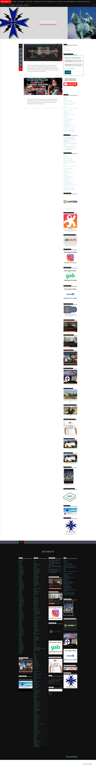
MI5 (34, 651)
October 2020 (21, 648)
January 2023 (21, 614)
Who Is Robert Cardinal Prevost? (70, 1)
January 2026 (21, 568)
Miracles (35, 656)
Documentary (36, 603)
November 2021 (21, 631)
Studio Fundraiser (12, 5)
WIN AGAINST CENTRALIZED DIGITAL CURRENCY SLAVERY (43, 86)
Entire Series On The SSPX (51, 1)
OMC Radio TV (5, 1)
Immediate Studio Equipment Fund (69, 104)
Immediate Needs (20, 5)
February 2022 (21, 628)
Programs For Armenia (67, 117)
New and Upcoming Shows (68, 110)
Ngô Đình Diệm (36, 668)
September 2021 (21, 634)
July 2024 (20, 591)
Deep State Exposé (29, 1)
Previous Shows (66, 115)
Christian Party (36, 582)
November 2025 (21, 571)
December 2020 (21, 645)
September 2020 (21, 649)
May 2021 (20, 639)
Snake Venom (36, 720)
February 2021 (21, 643)
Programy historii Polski (67, 120)
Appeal (35, 567)
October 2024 (21, 587)
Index (64, 105)
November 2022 (21, 616)
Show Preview (36, 717)
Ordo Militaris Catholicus (38, 674)
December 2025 (21, 570)
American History (36, 564)
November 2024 (21, 586)
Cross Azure (36, 594)
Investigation (36, 629)
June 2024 (20, 592)
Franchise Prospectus (37, 617)
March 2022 (21, 626)
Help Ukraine (36, 624)
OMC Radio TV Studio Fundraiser (69, 114)
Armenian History (37, 570)
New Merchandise (37, 665)
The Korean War (36, 726)
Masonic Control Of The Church (40, 1)
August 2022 (21, 620)
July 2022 (20, 621)
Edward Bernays (36, 608)
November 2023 (21, 601)
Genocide (35, 618)
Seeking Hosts (36, 714)
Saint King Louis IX (37, 708)
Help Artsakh (36, 623)
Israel (35, 635)
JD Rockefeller (36, 636)
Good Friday (36, 621)
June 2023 (20, 607)
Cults (34, 596)
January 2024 (21, 599)
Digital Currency (39, 78)
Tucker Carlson (36, 729)
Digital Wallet (46, 78)
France (35, 615)
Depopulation (53, 44)
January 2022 (21, 629)
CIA (43, 44)
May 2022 (20, 624)
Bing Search (36, 575)
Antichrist (26, 44)
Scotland (35, 711)
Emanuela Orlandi (37, 611)
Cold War (35, 590)
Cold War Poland (36, 591)
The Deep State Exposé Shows (69, 125)
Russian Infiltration (37, 705)
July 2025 (20, 576)
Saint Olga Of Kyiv (37, 710)
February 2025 (21, 582)
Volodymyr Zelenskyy (37, 741)
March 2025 (21, 581)
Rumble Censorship (37, 702)
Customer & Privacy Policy (68, 100)
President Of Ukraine (37, 690)
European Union (36, 614)
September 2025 (21, 573)
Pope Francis (36, 683)
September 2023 (21, 604)
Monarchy (35, 659)
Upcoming (35, 734)
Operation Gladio (36, 671)
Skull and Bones (36, 719)
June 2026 (20, 562)
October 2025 (21, 572)
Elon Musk (35, 609)
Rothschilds (36, 701)
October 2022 (21, 618)
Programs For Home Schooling (69, 119)
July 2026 (20, 561)
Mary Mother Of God (37, 647)
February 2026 (21, 567)
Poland (35, 680)
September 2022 (21, 619)
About (65, 96)
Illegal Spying (36, 626)
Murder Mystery (36, 663)
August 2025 (21, 575)
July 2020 (20, 652)
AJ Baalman (26, 59)
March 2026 (21, 566)
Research (35, 699)
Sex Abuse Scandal (37, 716)
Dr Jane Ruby (52, 78)
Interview (35, 627)
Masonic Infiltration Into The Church (40, 648)
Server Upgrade (3, 5)
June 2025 (20, 577)
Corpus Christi (36, 593)
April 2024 (20, 595)
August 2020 (21, 650)
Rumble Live (36, 704)
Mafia (35, 642)
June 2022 (20, 623)
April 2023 (20, 610)
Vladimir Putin (36, 740)
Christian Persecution (38, 44)
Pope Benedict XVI (37, 681)
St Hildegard (60, 1)
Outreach (35, 675)
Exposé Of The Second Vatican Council (84, 1)
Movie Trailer (36, 662)
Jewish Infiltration (37, 638)
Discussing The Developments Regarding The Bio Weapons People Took (43, 52)
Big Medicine (31, 44)
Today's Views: (66, 47)
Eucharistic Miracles (37, 612)
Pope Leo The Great (37, 686)
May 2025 (20, 578)
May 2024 (20, 594)
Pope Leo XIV (36, 687)
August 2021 (21, 635)
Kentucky (35, 641)
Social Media (36, 722)
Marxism (35, 645)
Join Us (65, 106)
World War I (36, 743)
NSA (34, 669)
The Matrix (35, 728)
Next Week (35, 666)
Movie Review (36, 660)
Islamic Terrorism (37, 633)
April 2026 (20, 565)
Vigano (35, 738)
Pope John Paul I (36, 684)
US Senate (35, 735)
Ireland (35, 632)
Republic (35, 698)
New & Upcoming (21, 1)
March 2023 (21, 611)
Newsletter (65, 111)
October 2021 (21, 633)
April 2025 (20, 580)
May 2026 (20, 563)
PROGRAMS (65, 116)
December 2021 (21, 630)
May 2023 (20, 609)
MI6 (34, 653)
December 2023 (21, 600)
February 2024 (21, 597)
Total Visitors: (66, 50)
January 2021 (21, 644)
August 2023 (21, 605)
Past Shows (14, 1)
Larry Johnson (54, 678)
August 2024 (21, 590)
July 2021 (20, 636)
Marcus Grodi (36, 644)
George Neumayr (36, 620)
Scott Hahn (35, 713)
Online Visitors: (66, 46)
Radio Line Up (36, 693)
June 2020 (20, 653)
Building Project (36, 578)
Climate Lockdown (37, 588)
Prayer (35, 689)
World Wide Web (36, 746)
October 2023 (21, 602)
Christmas (35, 585)
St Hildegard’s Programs (68, 122)
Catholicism (36, 579)
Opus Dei (35, 672)
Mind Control (36, 654)
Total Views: (65, 49)
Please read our (70, 68)
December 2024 (21, 585)
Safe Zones (35, 707)
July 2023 (20, 606)
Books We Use (27, 5)
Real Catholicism (66, 121)
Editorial (35, 606)
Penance (35, 678)
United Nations (36, 732)
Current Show (47, 44)
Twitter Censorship (37, 731)
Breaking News (36, 576)
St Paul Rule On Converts (38, 723)
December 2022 (21, 615)
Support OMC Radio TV (67, 124)
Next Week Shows (66, 112)
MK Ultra (35, 657)
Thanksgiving (36, 725)
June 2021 (20, 638)
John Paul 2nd (36, 639)
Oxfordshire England (37, 677)
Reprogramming (36, 696)
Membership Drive (37, 650)
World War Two (36, 744)
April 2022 (20, 625)
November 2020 (21, 647)
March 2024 (21, 596)
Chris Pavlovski (36, 581)
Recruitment (36, 695)
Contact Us (65, 99)
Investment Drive (36, 630)
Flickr (58, 678)
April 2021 (20, 640)
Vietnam (35, 737)
